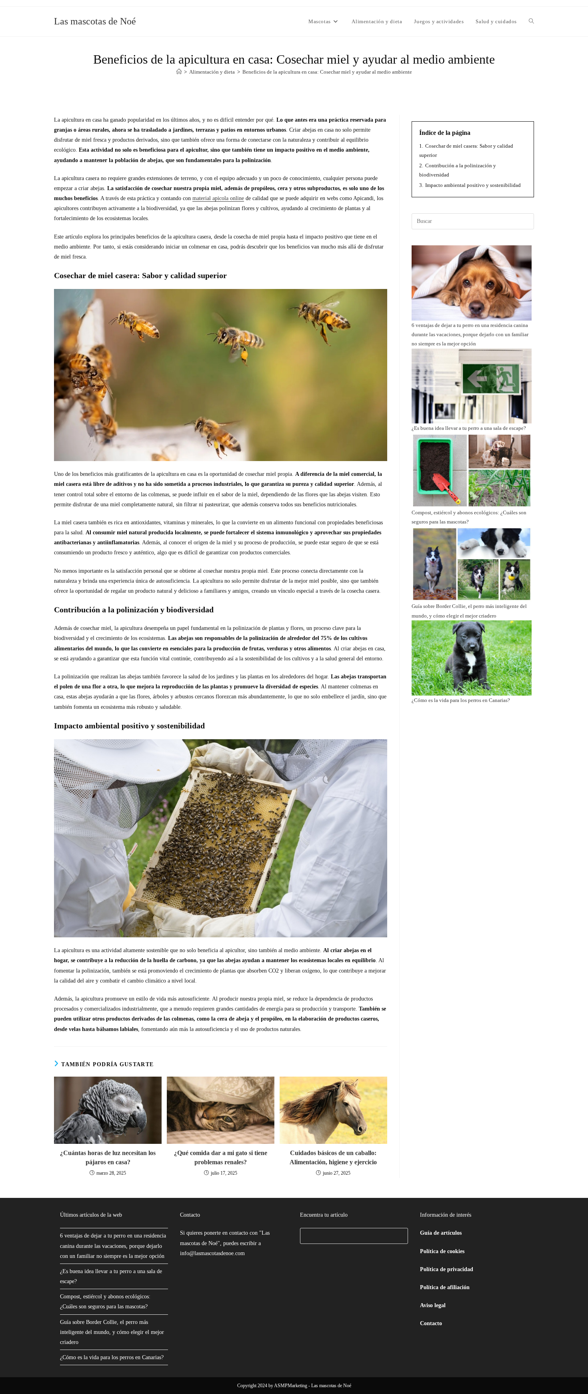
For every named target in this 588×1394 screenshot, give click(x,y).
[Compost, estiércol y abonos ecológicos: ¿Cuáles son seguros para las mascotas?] (472, 470)
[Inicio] (179, 72)
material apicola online (218, 198)
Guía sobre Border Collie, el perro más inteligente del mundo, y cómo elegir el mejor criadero (112, 1332)
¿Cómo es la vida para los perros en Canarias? (461, 700)
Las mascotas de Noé (95, 21)
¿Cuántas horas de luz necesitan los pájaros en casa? (108, 1157)
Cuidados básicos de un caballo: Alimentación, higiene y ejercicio (333, 1157)
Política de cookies (442, 1251)
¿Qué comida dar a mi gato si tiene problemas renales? (220, 1157)
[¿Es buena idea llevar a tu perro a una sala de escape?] (472, 386)
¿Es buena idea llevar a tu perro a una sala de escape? (469, 428)
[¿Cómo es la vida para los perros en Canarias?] (472, 658)
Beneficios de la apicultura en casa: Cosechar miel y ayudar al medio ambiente (327, 72)
